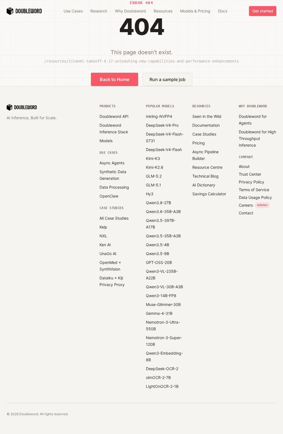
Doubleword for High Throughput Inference (257, 138)
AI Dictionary (203, 185)
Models (105, 140)
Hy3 (149, 193)
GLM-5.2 (154, 176)
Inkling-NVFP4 (159, 116)
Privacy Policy (251, 182)
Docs (222, 11)
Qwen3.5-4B (157, 244)
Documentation (206, 125)
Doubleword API (114, 116)
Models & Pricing (195, 11)
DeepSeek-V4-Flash (164, 149)
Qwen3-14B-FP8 (161, 295)
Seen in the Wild (206, 116)
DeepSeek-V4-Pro (162, 125)
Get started (262, 11)
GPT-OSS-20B (159, 262)
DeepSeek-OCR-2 (162, 368)
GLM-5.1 (153, 185)
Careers (246, 205)
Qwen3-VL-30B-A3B (164, 286)
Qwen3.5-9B (157, 253)
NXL (103, 235)
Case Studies (204, 134)
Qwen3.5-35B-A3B (163, 235)
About (244, 166)
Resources (163, 11)
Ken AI (105, 244)
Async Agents (111, 162)
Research (98, 11)
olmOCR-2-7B (158, 377)
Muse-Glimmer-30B (163, 304)
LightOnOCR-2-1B (162, 386)
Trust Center (250, 174)
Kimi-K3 (153, 158)
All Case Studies (114, 218)
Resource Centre (207, 167)
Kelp (103, 227)
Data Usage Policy (255, 197)
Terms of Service (254, 189)
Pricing (198, 143)
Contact (246, 212)
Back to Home (114, 79)
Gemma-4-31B (159, 313)
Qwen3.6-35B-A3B (163, 211)
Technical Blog (205, 176)
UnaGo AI (107, 253)
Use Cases (73, 11)
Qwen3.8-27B (158, 202)
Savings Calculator (209, 193)
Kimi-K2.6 (154, 167)
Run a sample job (167, 79)
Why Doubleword (130, 11)
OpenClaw (108, 196)
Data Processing (114, 187)
